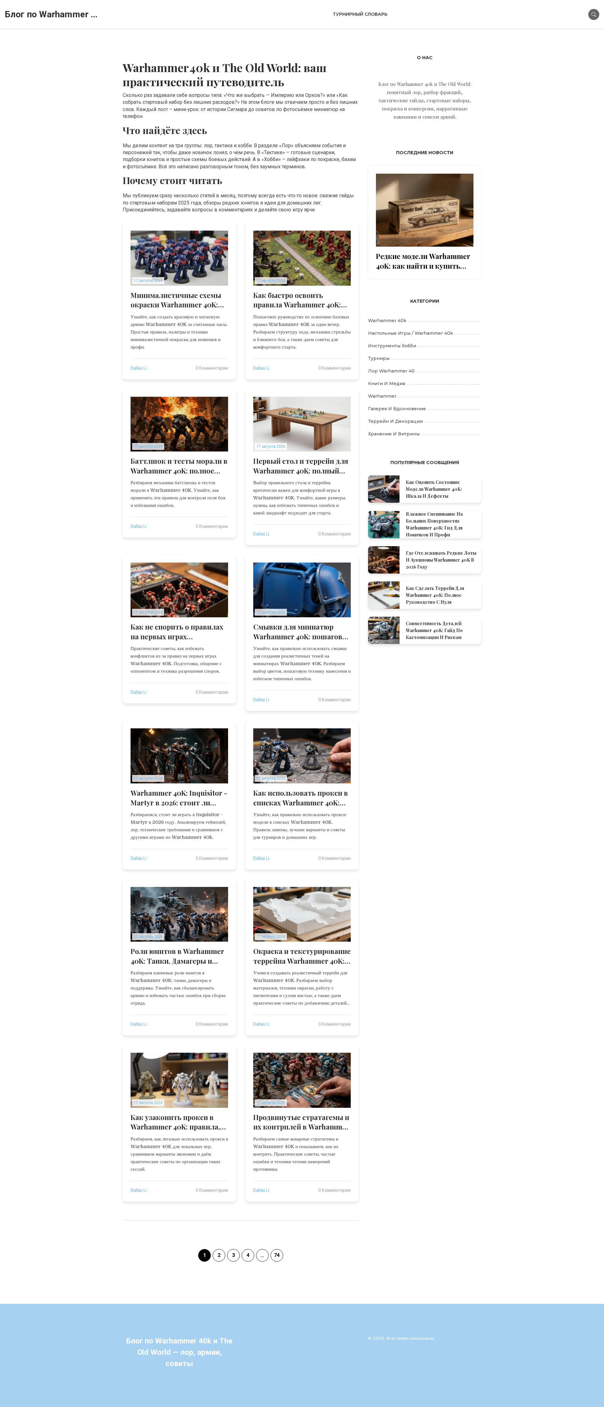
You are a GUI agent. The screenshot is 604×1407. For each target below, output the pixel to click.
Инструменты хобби (392, 346)
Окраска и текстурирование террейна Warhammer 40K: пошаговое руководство (302, 956)
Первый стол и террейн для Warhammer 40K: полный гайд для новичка (300, 466)
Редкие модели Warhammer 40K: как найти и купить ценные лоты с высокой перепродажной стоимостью (423, 261)
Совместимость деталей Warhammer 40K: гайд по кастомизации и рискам (434, 630)
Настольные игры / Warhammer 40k (410, 333)
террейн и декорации (395, 421)
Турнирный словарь (360, 14)
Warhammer (382, 396)
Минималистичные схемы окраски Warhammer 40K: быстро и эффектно (176, 300)
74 (277, 1255)
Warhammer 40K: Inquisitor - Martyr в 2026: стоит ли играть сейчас (179, 798)
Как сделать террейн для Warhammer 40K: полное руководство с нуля (435, 595)
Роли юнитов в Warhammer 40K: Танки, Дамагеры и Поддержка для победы (177, 956)
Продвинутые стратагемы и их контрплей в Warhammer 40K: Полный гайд (301, 1122)
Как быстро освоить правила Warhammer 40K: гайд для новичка (297, 300)
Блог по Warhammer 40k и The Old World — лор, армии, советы (52, 14)
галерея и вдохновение (397, 409)
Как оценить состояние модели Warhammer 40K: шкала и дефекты (434, 489)
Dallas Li (139, 368)
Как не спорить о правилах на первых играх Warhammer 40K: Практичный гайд (177, 632)
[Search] (593, 14)
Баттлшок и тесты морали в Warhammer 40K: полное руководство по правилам (179, 466)
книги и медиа (386, 383)
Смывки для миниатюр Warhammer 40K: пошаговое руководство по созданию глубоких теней (301, 632)
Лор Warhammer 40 (391, 371)
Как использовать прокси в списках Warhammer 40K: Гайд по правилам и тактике (300, 798)
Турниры (378, 358)
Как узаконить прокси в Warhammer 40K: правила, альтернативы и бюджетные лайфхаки (175, 1122)
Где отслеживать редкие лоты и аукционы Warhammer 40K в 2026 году (441, 560)
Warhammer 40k (387, 320)
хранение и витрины (394, 434)
